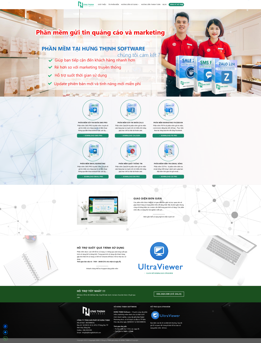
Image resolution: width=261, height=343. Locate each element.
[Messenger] (5, 332)
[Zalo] (5, 326)
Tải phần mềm (113, 4)
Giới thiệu (102, 4)
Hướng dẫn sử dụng (129, 4)
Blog (165, 4)
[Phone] (5, 338)
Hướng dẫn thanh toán (150, 4)
